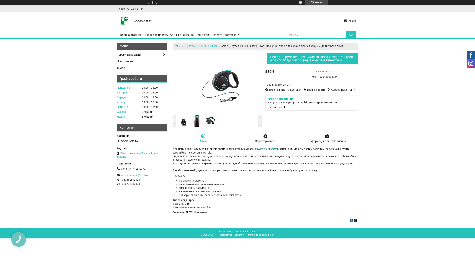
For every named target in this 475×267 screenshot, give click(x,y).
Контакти (203, 34)
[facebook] (351, 220)
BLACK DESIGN (207, 45)
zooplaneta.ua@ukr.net (134, 175)
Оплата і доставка (224, 34)
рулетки (261, 148)
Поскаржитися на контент (231, 235)
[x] (355, 220)
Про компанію (185, 34)
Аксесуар (273, 148)
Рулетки (190, 45)
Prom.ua (255, 231)
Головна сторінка (130, 34)
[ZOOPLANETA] (124, 20)
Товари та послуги (156, 34)
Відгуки (121, 67)
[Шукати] (351, 34)
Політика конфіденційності (260, 235)
